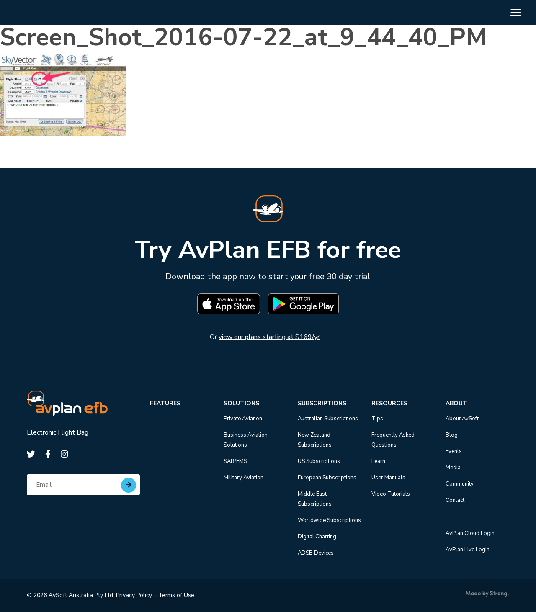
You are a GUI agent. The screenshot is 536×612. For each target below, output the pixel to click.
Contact (455, 500)
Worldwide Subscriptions (329, 520)
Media (453, 467)
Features (165, 403)
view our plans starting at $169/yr (269, 337)
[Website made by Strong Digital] (487, 594)
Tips (377, 418)
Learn (378, 461)
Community (460, 484)
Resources (389, 403)
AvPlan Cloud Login (470, 533)
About (456, 403)
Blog (452, 435)
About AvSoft (462, 418)
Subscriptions (322, 403)
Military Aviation (243, 477)
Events (454, 451)
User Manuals (388, 477)
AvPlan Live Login (468, 549)
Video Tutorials (390, 494)
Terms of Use (176, 595)
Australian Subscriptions (328, 418)
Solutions (241, 403)
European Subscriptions (327, 477)
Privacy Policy (134, 595)
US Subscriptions (319, 461)
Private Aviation (243, 418)
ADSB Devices (316, 553)
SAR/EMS (235, 461)
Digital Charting (317, 536)
